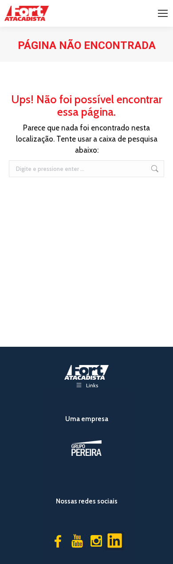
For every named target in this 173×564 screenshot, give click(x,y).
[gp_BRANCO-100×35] (86, 448)
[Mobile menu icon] (163, 13)
